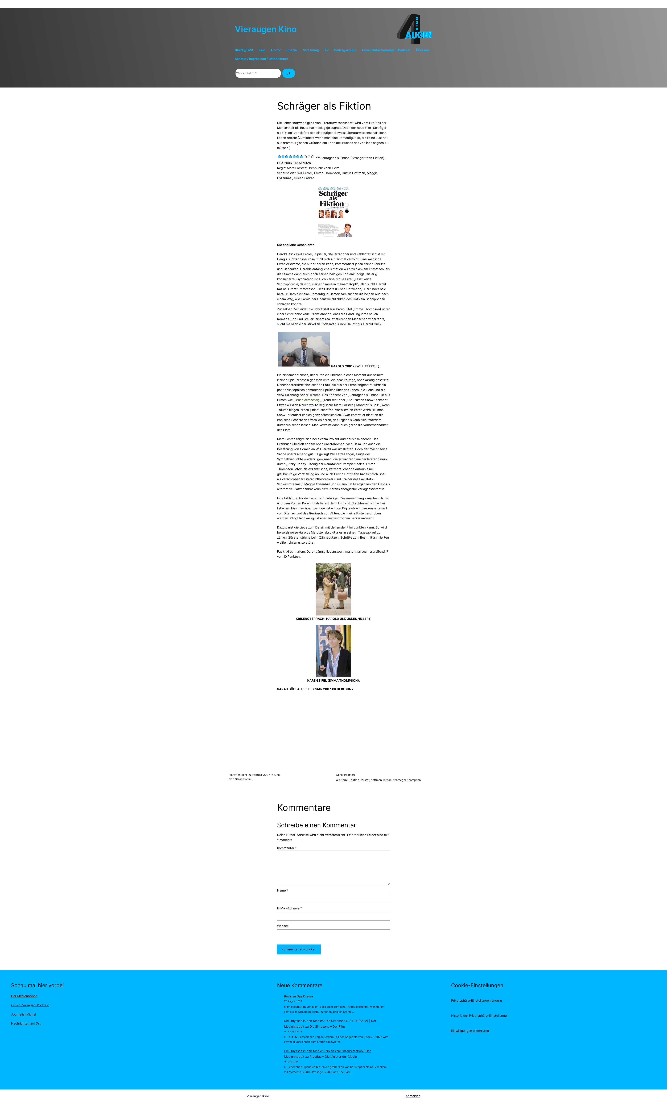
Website (283, 926)
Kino (277, 774)
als (338, 780)
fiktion (355, 780)
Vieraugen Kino (266, 29)
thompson (414, 780)
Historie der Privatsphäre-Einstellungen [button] (480, 1015)
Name (282, 890)
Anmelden (413, 1096)
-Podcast (30, 1005)
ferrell (345, 780)
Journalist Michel (23, 1014)
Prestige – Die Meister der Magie (333, 1056)
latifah (387, 780)
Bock (287, 996)
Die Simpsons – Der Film (327, 1026)
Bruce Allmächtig (307, 400)
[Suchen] (288, 73)
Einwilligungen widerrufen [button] (470, 1031)
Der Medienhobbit (24, 996)
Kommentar (287, 848)
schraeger (399, 780)
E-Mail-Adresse (289, 908)
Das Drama (305, 996)
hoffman (376, 780)
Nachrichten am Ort (26, 1023)
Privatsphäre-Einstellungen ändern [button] (476, 1000)
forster (365, 780)
